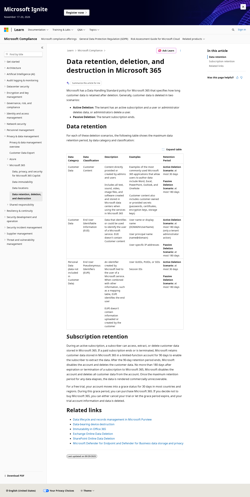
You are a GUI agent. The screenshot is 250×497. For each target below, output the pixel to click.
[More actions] (181, 50)
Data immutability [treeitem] (22, 181)
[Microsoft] (6, 30)
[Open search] (233, 30)
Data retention (217, 56)
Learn (70, 50)
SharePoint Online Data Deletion (94, 438)
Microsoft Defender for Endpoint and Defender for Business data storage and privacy (128, 443)
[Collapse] (42, 47)
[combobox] (23, 54)
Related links (216, 66)
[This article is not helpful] (241, 77)
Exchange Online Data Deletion (93, 434)
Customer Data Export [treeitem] (22, 152)
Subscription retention (222, 61)
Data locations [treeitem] (20, 188)
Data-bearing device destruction (93, 424)
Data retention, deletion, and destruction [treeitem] (26, 196)
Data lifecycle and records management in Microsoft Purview (112, 419)
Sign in (242, 29)
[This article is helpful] (237, 77)
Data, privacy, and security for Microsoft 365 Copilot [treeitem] (27, 173)
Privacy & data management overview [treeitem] (26, 144)
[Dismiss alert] (243, 7)
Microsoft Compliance (90, 50)
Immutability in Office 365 (89, 429)
